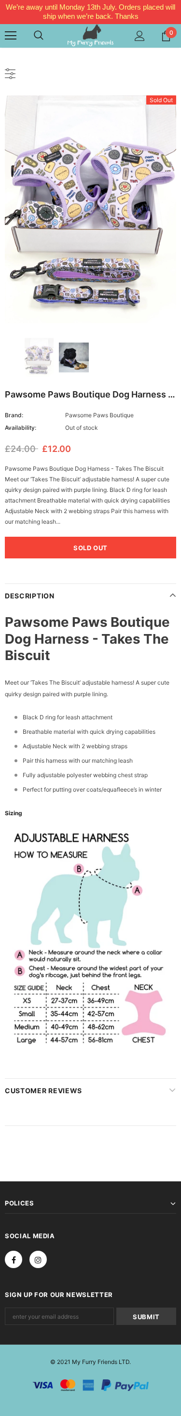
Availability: (20, 427)
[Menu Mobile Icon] (10, 35)
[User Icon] (140, 36)
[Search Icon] (38, 35)
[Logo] (90, 35)
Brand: (14, 415)
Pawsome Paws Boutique (99, 415)
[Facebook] (13, 1259)
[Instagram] (38, 1259)
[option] (90, 209)
